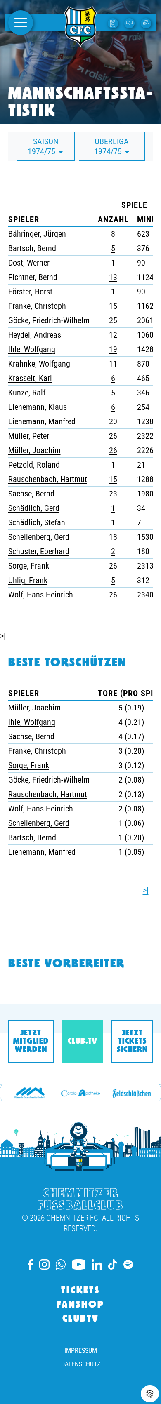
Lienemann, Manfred (42, 421)
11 (113, 364)
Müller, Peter (28, 436)
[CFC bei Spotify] (128, 1264)
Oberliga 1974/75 (111, 146)
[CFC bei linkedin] (97, 1264)
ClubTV (80, 1319)
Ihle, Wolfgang (31, 349)
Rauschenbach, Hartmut (47, 479)
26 (113, 436)
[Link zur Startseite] (80, 42)
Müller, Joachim (34, 450)
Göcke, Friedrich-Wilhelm (49, 320)
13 (113, 277)
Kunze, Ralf (26, 392)
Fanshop (80, 1305)
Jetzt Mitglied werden (31, 1041)
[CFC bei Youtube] (78, 1264)
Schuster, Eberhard (38, 551)
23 (113, 494)
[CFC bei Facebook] (30, 1264)
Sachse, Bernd (31, 494)
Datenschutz (80, 1364)
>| (3, 636)
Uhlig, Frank (27, 580)
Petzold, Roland (34, 465)
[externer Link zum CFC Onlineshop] (130, 22)
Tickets (80, 1291)
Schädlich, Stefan (36, 522)
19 (113, 349)
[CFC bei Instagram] (44, 1264)
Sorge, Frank (28, 566)
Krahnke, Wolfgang (39, 364)
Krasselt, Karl (30, 378)
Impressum (80, 1351)
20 (113, 421)
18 (113, 537)
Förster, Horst (30, 291)
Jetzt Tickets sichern (132, 1041)
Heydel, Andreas (34, 335)
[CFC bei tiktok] (112, 1264)
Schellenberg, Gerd (38, 537)
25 (113, 320)
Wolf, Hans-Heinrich (40, 595)
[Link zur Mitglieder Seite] (147, 22)
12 (113, 335)
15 (113, 306)
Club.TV (82, 1041)
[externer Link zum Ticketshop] (114, 22)
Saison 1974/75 (43, 146)
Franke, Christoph (37, 306)
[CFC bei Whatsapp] (61, 1264)
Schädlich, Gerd (33, 508)
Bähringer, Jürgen (37, 234)
